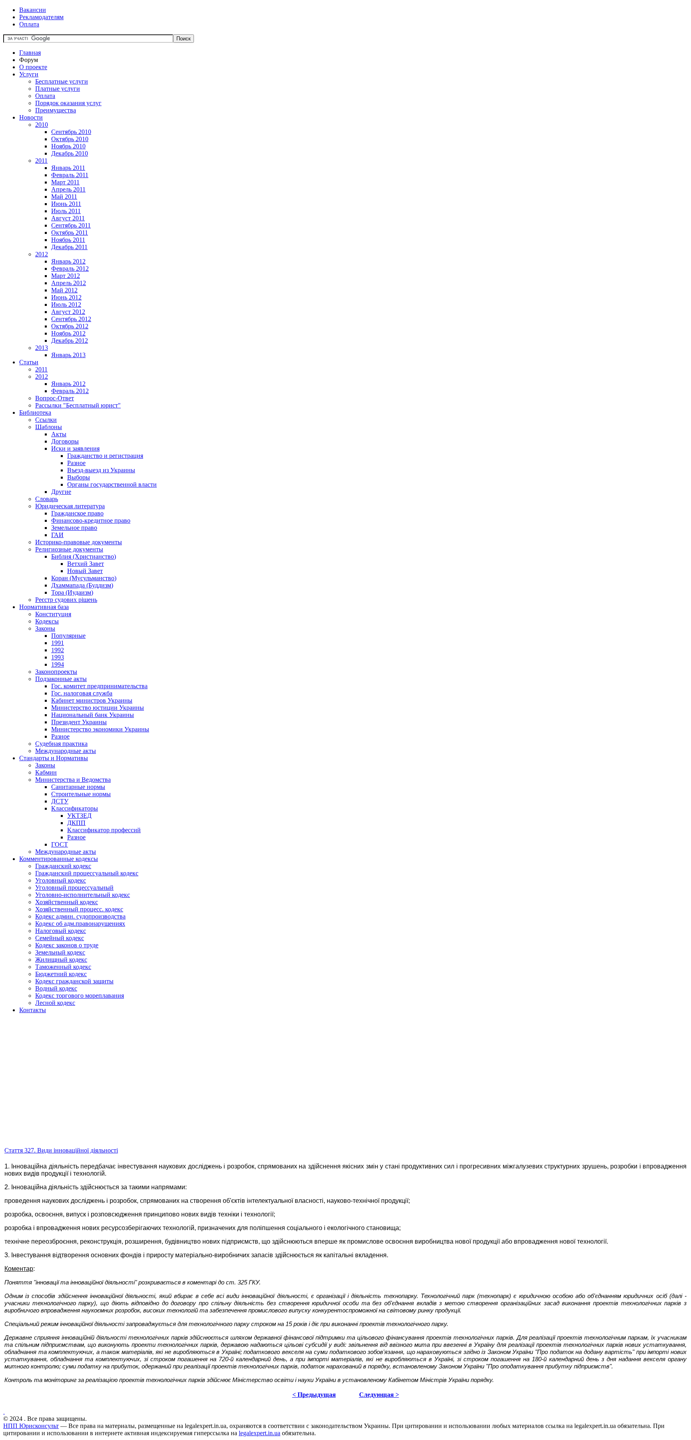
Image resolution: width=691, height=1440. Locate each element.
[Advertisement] (243, 1090)
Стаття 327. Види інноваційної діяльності (61, 1150)
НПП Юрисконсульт (31, 1425)
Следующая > (379, 1394)
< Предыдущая (314, 1394)
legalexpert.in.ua (259, 1433)
